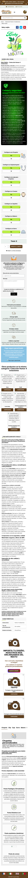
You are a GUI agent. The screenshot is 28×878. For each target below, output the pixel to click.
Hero (7, 387)
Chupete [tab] (4, 727)
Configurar (7, 389)
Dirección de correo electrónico (11, 273)
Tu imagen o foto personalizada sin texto (14, 714)
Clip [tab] (9, 727)
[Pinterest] (24, 27)
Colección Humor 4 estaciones (18, 370)
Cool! (20, 387)
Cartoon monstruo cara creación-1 (14, 426)
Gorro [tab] (18, 727)
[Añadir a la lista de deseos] (12, 375)
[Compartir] (17, 27)
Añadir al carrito (16, 246)
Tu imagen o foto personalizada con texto (14, 691)
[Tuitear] (21, 27)
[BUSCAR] (25, 17)
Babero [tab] (23, 727)
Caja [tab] (13, 727)
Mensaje (5, 278)
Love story (7, 406)
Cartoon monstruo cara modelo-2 (20, 406)
